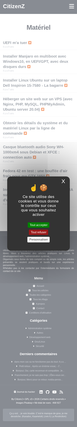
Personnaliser (38, 239)
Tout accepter (38, 225)
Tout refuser (38, 232)
